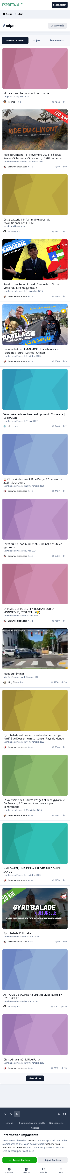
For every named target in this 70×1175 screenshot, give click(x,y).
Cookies (35, 1127)
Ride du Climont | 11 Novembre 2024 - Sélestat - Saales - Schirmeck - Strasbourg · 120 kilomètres (33, 156)
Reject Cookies (52, 1160)
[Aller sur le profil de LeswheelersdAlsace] (4, 166)
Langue (10, 1123)
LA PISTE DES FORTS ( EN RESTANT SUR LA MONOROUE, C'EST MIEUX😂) (28, 610)
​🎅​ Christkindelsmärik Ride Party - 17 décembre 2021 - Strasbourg (32, 480)
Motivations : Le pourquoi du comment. (27, 93)
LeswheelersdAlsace (13, 161)
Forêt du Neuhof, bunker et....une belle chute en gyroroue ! (32, 545)
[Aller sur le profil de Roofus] (4, 101)
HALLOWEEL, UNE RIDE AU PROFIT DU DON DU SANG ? (32, 870)
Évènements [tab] (57, 40)
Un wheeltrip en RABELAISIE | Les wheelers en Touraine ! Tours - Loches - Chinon (31, 351)
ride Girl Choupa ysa (13, 676)
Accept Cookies (21, 1160)
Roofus (11, 101)
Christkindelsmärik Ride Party (21, 1059)
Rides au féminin (13, 673)
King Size (7, 96)
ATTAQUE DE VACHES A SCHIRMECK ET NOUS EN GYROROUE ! (33, 996)
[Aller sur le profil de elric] (4, 426)
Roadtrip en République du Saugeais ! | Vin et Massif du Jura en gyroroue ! (31, 286)
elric (10, 426)
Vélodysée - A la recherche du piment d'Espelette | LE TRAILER (34, 415)
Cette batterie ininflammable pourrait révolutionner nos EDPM (26, 221)
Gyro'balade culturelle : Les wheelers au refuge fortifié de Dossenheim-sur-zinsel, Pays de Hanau (33, 736)
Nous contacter (56, 1123)
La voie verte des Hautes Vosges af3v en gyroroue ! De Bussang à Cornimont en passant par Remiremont (34, 803)
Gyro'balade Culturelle (17, 933)
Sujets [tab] (36, 40)
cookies (31, 1140)
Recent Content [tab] (15, 40)
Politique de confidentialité (32, 1123)
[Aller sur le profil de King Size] (4, 682)
